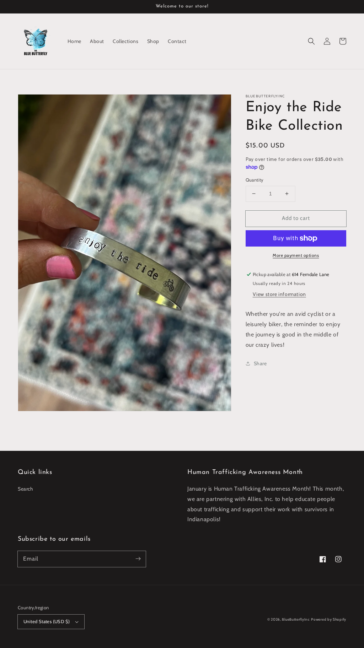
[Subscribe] (138, 559)
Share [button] (260, 363)
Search (25, 489)
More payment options (296, 255)
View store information (279, 294)
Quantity (255, 180)
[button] (311, 41)
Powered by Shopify (328, 619)
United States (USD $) (46, 621)
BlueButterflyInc (296, 619)
